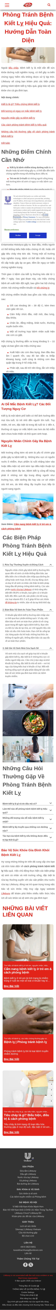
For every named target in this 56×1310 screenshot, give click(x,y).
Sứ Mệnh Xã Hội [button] (28, 1202)
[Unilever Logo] (28, 1157)
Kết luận (5, 143)
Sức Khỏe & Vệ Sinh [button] (28, 1189)
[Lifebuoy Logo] (28, 4)
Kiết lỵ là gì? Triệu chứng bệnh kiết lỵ (20, 104)
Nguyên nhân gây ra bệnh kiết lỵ (18, 118)
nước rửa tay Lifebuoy (21, 589)
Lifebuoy (5, 893)
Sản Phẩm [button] (28, 1166)
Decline (18, 235)
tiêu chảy (13, 68)
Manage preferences (11, 229)
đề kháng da (11, 602)
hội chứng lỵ (43, 288)
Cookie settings (31, 222)
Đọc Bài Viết (11, 986)
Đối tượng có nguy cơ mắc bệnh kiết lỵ (21, 111)
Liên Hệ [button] (28, 1242)
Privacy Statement (29, 217)
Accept (37, 235)
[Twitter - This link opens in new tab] (30, 1264)
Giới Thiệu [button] (28, 1222)
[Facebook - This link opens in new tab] (25, 1265)
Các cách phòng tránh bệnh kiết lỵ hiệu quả (23, 125)
